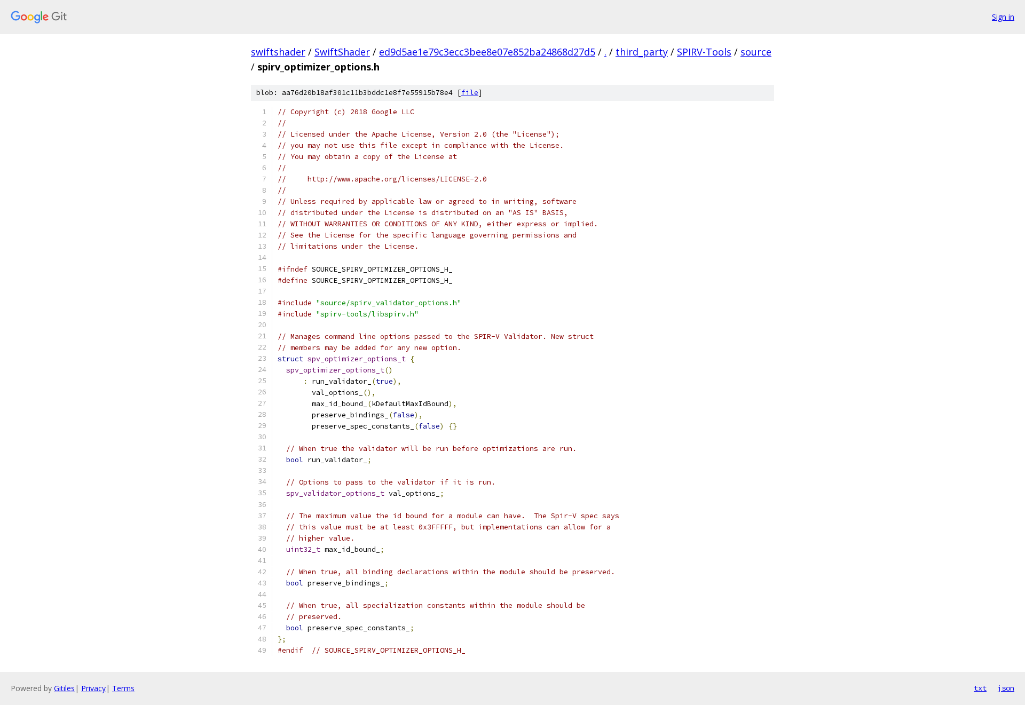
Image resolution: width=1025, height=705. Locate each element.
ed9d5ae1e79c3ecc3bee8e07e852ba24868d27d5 (487, 51)
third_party (642, 51)
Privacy (93, 688)
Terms (123, 688)
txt (980, 688)
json (1005, 688)
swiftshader (278, 51)
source (755, 51)
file (469, 92)
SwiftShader (342, 51)
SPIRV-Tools (704, 51)
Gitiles (64, 688)
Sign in (1003, 17)
